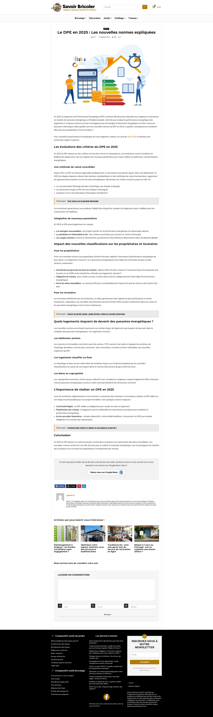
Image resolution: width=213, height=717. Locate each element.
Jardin (106, 18)
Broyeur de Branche (58, 656)
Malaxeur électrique (58, 688)
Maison (106, 29)
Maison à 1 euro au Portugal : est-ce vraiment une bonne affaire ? (144, 548)
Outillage (119, 18)
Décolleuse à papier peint (60, 682)
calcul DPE (131, 137)
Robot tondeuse (57, 653)
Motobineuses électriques (60, 647)
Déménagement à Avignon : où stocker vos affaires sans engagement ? (64, 548)
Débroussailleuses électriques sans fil (64, 641)
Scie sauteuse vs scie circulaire (62, 676)
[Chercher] (144, 7)
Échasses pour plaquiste (60, 694)
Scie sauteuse (56, 685)
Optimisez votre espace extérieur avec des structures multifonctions (92, 548)
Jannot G (93, 37)
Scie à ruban (55, 679)
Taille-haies (55, 666)
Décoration (95, 18)
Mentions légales (134, 686)
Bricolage (80, 18)
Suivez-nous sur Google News (104, 472)
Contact (131, 683)
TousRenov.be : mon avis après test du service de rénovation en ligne (119, 548)
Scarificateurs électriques (60, 644)
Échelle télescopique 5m (59, 691)
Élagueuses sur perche (59, 650)
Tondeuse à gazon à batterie (61, 663)
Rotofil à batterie (57, 659)
